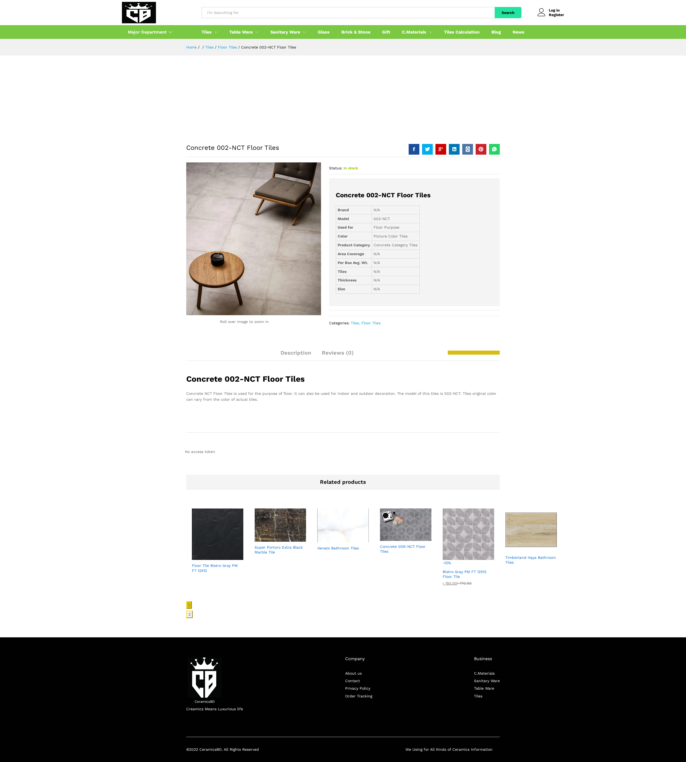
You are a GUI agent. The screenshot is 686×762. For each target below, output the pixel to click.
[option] (217, 542)
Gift (386, 32)
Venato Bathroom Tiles (338, 548)
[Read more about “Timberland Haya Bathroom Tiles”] (518, 548)
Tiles (355, 323)
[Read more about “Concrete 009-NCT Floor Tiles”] (393, 537)
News (518, 32)
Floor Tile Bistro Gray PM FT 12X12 (215, 568)
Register (556, 15)
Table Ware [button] (241, 32)
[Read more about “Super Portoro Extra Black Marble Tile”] (268, 538)
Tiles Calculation (462, 32)
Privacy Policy (357, 688)
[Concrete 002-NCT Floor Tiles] (414, 149)
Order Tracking (358, 696)
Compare (229, 556)
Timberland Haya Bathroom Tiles (530, 559)
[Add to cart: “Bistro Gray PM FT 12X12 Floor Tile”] (456, 562)
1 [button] (189, 605)
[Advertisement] (343, 95)
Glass (324, 32)
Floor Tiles (371, 323)
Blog (496, 32)
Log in (554, 10)
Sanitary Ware (487, 681)
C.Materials (484, 673)
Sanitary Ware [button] (285, 32)
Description (296, 352)
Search (508, 12)
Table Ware (484, 688)
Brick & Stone (355, 32)
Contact (352, 681)
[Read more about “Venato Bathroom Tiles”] (330, 539)
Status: (335, 168)
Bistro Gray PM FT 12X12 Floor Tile (464, 574)
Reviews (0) (338, 352)
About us (353, 673)
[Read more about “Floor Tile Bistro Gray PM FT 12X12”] (205, 556)
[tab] (295, 355)
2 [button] (189, 614)
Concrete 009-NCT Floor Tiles (403, 548)
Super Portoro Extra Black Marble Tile (279, 549)
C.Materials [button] (414, 32)
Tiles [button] (207, 32)
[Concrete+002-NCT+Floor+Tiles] (427, 149)
